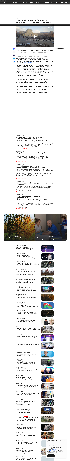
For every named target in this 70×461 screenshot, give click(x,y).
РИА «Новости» (27, 62)
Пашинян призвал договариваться (36, 78)
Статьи (22, 2)
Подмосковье (29, 2)
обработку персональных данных (52, 450)
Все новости (15, 2)
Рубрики (37, 2)
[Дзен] (59, 48)
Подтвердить (51, 455)
